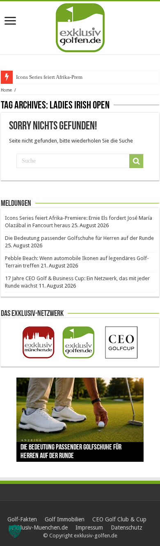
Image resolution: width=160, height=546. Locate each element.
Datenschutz (126, 527)
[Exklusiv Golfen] (80, 26)
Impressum (89, 527)
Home (6, 90)
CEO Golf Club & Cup (119, 519)
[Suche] (136, 161)
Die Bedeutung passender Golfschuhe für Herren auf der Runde (79, 238)
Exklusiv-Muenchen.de (39, 527)
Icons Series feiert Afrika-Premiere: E (56, 77)
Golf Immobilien (65, 519)
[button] (15, 531)
